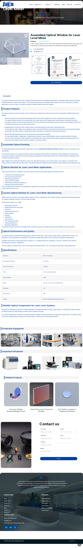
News (63, 4)
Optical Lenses (45, 501)
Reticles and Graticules (47, 508)
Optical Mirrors (45, 505)
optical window (8, 100)
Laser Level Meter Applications (36, 167)
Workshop (57, 4)
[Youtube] (11, 527)
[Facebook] (6, 527)
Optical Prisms (45, 510)
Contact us (77, 4)
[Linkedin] (15, 527)
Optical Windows (29, 17)
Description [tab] (7, 96)
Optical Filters (45, 503)
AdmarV (77, 541)
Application (38, 4)
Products (47, 4)
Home (31, 4)
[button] (26, 35)
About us (69, 4)
